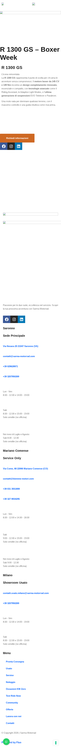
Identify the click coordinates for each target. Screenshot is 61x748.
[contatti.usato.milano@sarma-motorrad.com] (4, 589)
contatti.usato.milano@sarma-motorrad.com (26, 593)
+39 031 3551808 (11, 489)
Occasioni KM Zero (16, 689)
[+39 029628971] (4, 362)
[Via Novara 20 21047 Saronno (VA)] (4, 342)
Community (12, 702)
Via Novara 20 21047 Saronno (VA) (20, 346)
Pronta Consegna (15, 661)
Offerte (9, 709)
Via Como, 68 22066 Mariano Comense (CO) (25, 468)
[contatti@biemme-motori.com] (4, 475)
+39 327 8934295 (11, 499)
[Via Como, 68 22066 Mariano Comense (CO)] (4, 465)
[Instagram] (11, 146)
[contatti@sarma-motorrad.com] (4, 352)
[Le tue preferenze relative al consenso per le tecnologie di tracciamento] (56, 743)
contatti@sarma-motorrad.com (19, 356)
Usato (9, 668)
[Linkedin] (18, 146)
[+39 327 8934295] (4, 495)
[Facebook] (3, 146)
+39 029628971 (10, 366)
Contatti (10, 723)
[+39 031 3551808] (4, 485)
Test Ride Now (13, 696)
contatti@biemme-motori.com (18, 478)
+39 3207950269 (11, 376)
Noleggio (10, 682)
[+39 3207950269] (4, 372)
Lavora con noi (13, 716)
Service (10, 675)
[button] (59, 4)
